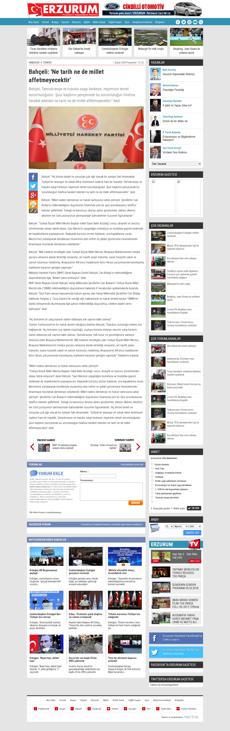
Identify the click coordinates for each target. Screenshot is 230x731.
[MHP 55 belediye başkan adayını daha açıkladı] (44, 450)
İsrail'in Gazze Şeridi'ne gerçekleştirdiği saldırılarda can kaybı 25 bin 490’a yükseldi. (84, 669)
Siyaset (65, 22)
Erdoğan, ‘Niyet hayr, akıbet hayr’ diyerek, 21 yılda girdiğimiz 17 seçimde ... (46, 669)
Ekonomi (76, 22)
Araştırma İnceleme (142, 22)
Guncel (45, 22)
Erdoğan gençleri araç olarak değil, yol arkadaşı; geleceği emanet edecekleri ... (83, 581)
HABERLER (34, 62)
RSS (149, 708)
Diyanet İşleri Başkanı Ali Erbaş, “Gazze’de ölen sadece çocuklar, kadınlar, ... (85, 625)
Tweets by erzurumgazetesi (164, 684)
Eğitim (87, 22)
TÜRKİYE (47, 62)
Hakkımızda (43, 708)
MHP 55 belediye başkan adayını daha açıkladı (64, 446)
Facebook (96, 708)
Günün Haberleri (188, 708)
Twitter (115, 708)
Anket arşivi (179, 508)
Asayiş (55, 22)
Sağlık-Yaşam (115, 22)
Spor (127, 22)
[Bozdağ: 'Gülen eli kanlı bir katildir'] (125, 450)
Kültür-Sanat (99, 22)
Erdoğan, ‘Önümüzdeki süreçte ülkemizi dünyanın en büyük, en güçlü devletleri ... (45, 625)
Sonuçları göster (161, 508)
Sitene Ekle (166, 708)
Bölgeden (160, 22)
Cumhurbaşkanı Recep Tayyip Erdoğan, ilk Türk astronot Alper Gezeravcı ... (124, 669)
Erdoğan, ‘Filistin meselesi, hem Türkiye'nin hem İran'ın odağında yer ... (124, 625)
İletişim (78, 708)
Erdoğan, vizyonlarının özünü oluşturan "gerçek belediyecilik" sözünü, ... (45, 581)
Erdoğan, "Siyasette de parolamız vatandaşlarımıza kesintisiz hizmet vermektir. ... (125, 581)
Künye (62, 708)
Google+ (132, 708)
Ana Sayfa (33, 22)
